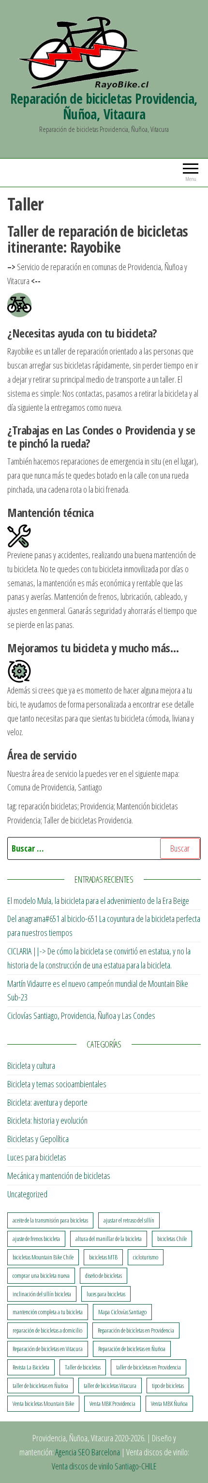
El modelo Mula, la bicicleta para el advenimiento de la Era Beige (98, 900)
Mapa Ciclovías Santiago (122, 1311)
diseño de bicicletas (103, 1275)
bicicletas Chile (172, 1238)
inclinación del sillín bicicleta (42, 1294)
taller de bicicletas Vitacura (110, 1385)
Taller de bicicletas (83, 1367)
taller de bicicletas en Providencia (148, 1367)
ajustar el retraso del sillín (129, 1220)
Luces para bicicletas (36, 1157)
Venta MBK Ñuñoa (169, 1403)
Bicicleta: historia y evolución (47, 1120)
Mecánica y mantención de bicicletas (58, 1175)
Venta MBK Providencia (112, 1403)
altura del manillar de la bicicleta (108, 1238)
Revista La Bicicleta (31, 1367)
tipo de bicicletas (168, 1385)
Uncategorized (27, 1194)
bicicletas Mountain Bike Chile (43, 1257)
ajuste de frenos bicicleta (36, 1238)
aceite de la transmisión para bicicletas (50, 1220)
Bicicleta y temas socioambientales (56, 1084)
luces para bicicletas (106, 1294)
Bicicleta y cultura (31, 1065)
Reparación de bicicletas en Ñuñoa (131, 1348)
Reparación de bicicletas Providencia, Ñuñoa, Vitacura (103, 106)
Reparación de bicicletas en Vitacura (48, 1348)
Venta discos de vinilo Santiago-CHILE (104, 1466)
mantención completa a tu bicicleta (48, 1311)
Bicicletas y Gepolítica (38, 1138)
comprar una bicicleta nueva (41, 1275)
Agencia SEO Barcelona (87, 1452)
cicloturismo (145, 1257)
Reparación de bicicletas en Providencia (136, 1330)
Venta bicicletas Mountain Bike (43, 1403)
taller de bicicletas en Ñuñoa (40, 1385)
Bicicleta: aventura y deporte (47, 1102)
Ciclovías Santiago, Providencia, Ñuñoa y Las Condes (81, 1015)
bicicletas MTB (103, 1257)
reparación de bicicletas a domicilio (47, 1330)
